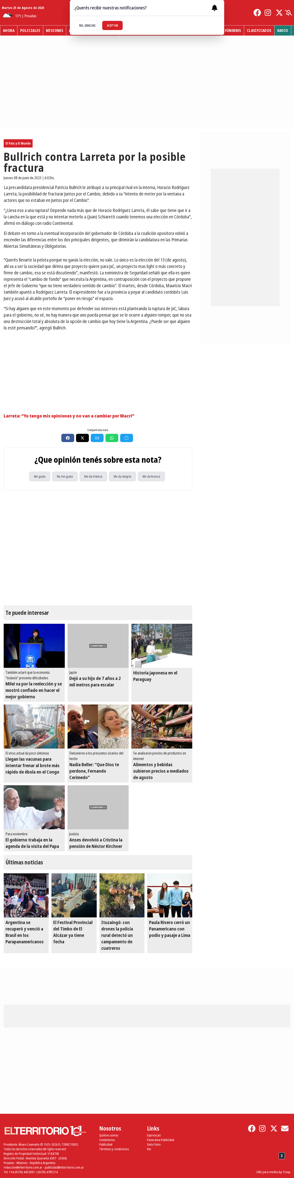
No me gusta (65, 476)
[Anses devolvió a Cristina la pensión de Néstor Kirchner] (98, 807)
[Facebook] (257, 12)
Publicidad (105, 1144)
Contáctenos (107, 1140)
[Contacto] (284, 1128)
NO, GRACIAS (87, 25)
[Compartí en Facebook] (67, 438)
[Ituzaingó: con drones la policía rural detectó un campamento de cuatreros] (121, 895)
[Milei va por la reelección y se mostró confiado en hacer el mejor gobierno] (34, 646)
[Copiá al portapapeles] (126, 438)
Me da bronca (151, 476)
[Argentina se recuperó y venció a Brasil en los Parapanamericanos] (26, 895)
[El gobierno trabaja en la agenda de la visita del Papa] (34, 807)
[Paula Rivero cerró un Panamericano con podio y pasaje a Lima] (169, 895)
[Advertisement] (98, 367)
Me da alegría (122, 476)
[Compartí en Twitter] (82, 438)
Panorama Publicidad (160, 1140)
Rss (149, 1149)
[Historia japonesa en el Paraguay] (161, 646)
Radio (282, 30)
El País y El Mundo (18, 143)
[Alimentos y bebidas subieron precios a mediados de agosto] (161, 727)
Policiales (30, 30)
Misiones (54, 30)
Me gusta (39, 476)
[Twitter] (279, 12)
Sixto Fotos (154, 1144)
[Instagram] (268, 12)
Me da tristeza (93, 476)
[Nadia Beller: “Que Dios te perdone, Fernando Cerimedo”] (98, 727)
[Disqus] (98, 548)
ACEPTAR (112, 25)
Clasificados (259, 30)
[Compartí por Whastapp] (111, 438)
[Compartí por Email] (97, 438)
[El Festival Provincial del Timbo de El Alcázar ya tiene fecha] (73, 895)
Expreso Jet (154, 1135)
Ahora (8, 30)
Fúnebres (233, 30)
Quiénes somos (108, 1135)
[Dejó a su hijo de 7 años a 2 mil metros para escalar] (98, 646)
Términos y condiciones (114, 1149)
